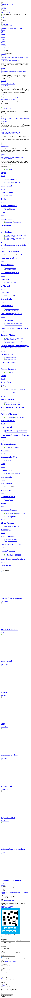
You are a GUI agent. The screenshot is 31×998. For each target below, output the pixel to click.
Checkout (3, 985)
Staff (2, 32)
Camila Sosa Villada (6, 133)
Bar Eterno (19, 28)
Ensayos (3, 141)
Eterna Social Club (17, 892)
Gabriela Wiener (15, 133)
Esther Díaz (4, 121)
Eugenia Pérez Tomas (14, 60)
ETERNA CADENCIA (7, 4)
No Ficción (3, 81)
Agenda (14, 28)
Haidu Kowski (4, 73)
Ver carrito (3, 978)
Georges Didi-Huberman (7, 158)
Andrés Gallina (4, 60)
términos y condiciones (10, 961)
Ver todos (3, 385)
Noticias (3, 94)
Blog (6, 28)
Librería (3, 28)
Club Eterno (4, 115)
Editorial (10, 28)
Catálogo (3, 31)
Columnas (3, 106)
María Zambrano (5, 146)
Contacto (3, 893)
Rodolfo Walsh (4, 85)
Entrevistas (3, 54)
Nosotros (3, 30)
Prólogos (3, 68)
